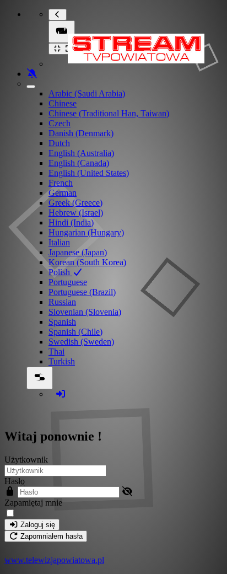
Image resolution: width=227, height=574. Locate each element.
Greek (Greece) (75, 202)
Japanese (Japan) (77, 252)
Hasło (14, 481)
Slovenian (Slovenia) (84, 311)
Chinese (62, 103)
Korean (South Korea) (87, 262)
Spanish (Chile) (75, 331)
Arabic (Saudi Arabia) (86, 93)
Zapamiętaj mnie (33, 502)
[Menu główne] (61, 31)
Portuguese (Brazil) (82, 292)
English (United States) (88, 173)
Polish (60, 272)
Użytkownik (26, 459)
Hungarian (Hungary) (86, 232)
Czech (59, 123)
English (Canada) (78, 163)
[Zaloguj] (60, 394)
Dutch (59, 143)
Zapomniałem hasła (50, 536)
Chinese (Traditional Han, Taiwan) (108, 113)
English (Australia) (81, 153)
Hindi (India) (71, 222)
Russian (62, 302)
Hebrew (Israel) (75, 212)
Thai (56, 351)
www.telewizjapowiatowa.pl (54, 560)
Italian (59, 242)
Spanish (62, 321)
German (62, 192)
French (60, 182)
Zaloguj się (36, 525)
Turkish (61, 361)
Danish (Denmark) (81, 133)
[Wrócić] (57, 14)
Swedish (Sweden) (81, 341)
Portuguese (67, 282)
